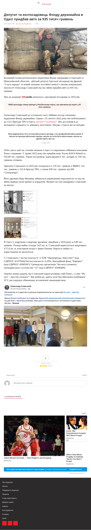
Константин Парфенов (23, 24)
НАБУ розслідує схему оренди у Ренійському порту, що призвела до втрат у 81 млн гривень (44, 105)
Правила (5, 494)
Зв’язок (5, 486)
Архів (4, 518)
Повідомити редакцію (10, 490)
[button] (87, 4)
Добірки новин (8, 502)
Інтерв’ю (5, 514)
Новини (5, 506)
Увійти (84, 375)
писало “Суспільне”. (47, 121)
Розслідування (7, 510)
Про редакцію (7, 482)
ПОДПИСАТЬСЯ (75, 469)
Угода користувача (9, 498)
